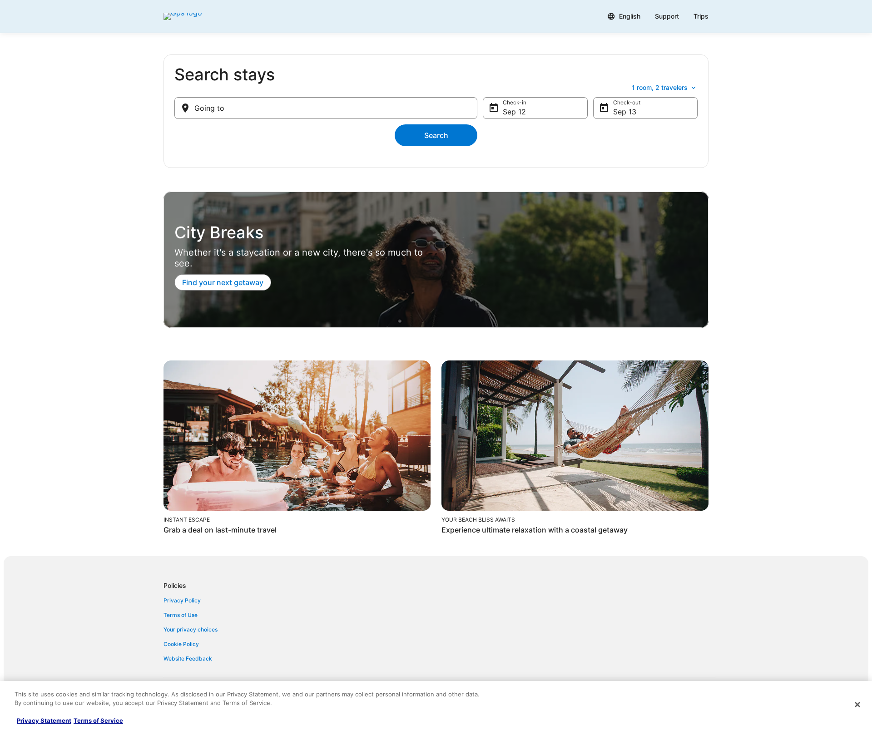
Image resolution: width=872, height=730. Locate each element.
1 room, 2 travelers (660, 87)
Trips (701, 16)
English (629, 16)
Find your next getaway (222, 282)
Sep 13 (624, 111)
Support (667, 16)
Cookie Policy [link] (181, 644)
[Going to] (325, 108)
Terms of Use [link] (181, 615)
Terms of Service (98, 720)
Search (436, 135)
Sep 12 (514, 111)
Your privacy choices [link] (191, 629)
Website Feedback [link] (188, 658)
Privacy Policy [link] (182, 600)
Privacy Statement (44, 720)
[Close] (857, 705)
